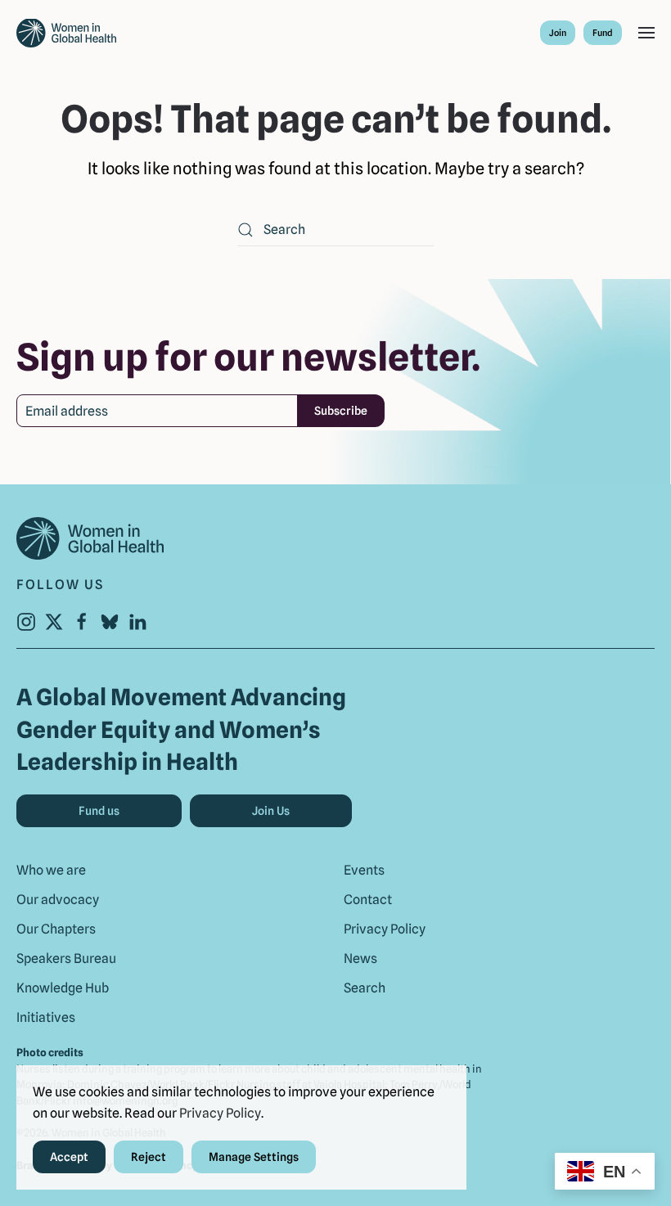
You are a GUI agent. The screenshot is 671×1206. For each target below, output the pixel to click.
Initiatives (45, 1017)
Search (364, 988)
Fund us (99, 810)
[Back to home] (66, 32)
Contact (368, 899)
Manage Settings (254, 1156)
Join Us (271, 810)
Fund (602, 32)
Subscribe (340, 410)
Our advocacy (57, 899)
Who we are (51, 870)
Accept (69, 1156)
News (360, 958)
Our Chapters (56, 929)
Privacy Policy (385, 929)
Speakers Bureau (66, 958)
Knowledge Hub (62, 988)
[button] (646, 32)
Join (557, 32)
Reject (148, 1156)
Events (364, 870)
